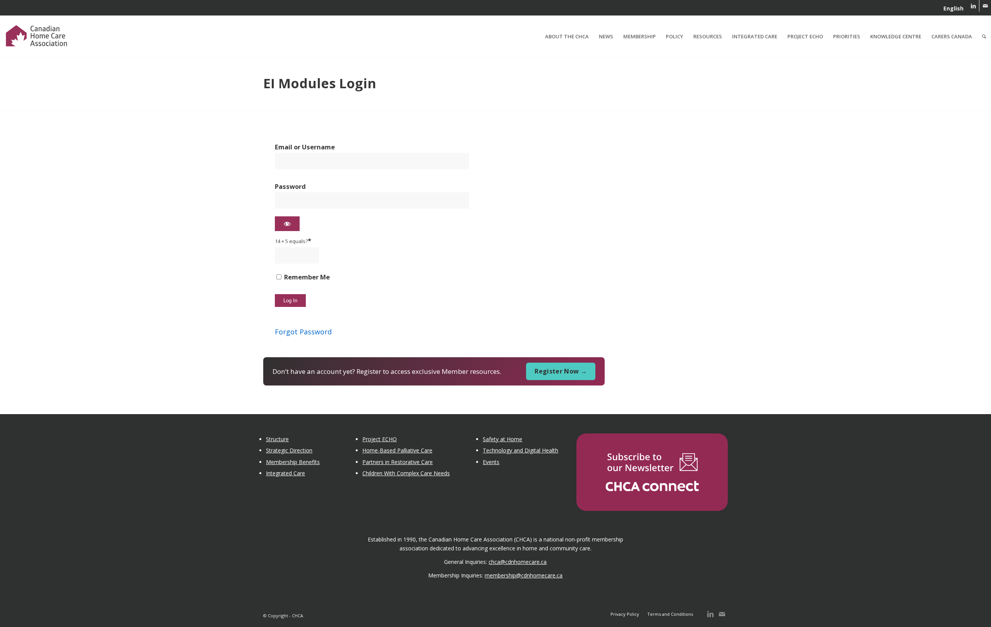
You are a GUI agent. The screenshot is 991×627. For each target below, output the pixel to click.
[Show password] (287, 223)
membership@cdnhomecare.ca (523, 575)
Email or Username (305, 146)
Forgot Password (303, 331)
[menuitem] (952, 8)
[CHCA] (36, 34)
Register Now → (561, 371)
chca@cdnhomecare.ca (518, 561)
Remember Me (306, 276)
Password (290, 186)
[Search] (984, 36)
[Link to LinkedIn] (973, 6)
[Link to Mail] (985, 6)
